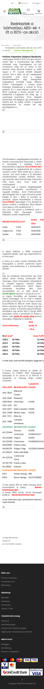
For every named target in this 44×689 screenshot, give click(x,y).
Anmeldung (6, 648)
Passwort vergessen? (10, 651)
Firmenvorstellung (8, 578)
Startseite (5, 45)
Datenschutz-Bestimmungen (13, 628)
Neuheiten (5, 601)
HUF (12, 3)
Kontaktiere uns (8, 581)
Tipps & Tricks (7, 608)
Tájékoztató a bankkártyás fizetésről (16, 632)
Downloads (6, 605)
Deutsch (24, 3)
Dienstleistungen (8, 624)
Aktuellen (17, 45)
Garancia (5, 621)
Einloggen (37, 3)
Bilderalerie (5, 585)
